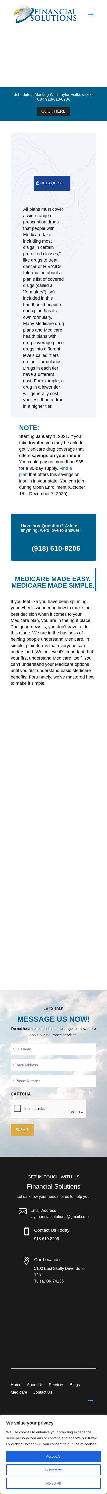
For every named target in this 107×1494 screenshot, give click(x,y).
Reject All (53, 1483)
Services (56, 1385)
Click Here (53, 111)
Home (16, 1385)
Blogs (75, 1385)
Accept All (53, 1456)
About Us (35, 1385)
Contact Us (42, 1392)
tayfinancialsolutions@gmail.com (59, 1217)
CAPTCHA (21, 1094)
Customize (53, 1470)
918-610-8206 (46, 1239)
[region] (53, 1454)
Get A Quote (52, 183)
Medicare (19, 1392)
